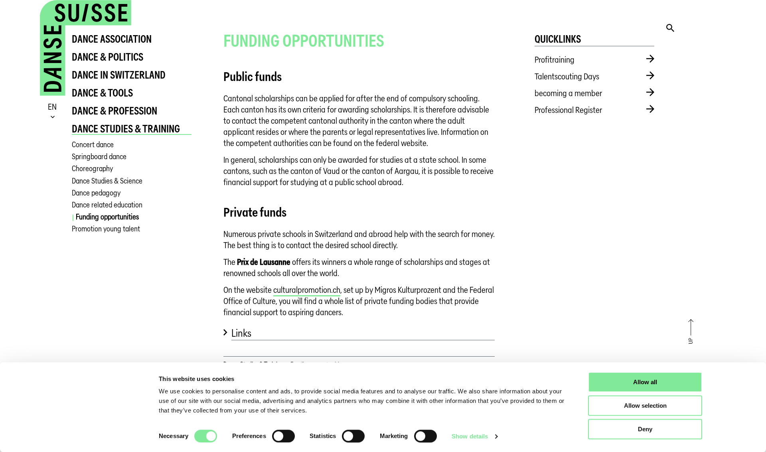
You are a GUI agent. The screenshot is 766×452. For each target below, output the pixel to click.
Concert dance (93, 144)
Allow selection (645, 405)
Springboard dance (99, 156)
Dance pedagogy (96, 192)
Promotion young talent (106, 228)
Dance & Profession (114, 110)
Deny (645, 429)
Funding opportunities (107, 216)
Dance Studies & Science (107, 181)
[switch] (283, 436)
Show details (470, 436)
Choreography (92, 168)
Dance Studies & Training (126, 128)
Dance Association (112, 38)
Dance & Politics (107, 56)
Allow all (645, 382)
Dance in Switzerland (119, 74)
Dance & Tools (102, 92)
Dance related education (107, 204)
